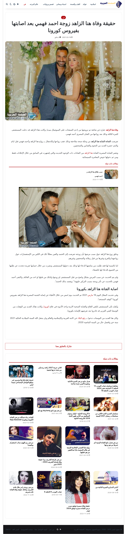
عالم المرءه (34, 4)
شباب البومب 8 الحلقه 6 (53, 492)
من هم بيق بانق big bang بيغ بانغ (50, 410)
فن (25, 4)
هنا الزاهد (88, 153)
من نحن (51, 529)
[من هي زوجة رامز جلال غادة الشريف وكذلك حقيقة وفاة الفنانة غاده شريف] (21, 478)
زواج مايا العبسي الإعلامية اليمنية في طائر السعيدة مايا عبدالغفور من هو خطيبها (78, 449)
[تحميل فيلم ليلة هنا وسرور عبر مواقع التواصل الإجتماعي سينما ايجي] (21, 371)
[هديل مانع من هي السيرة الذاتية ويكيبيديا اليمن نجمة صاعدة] (77, 372)
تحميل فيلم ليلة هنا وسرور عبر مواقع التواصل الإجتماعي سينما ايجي (22, 382)
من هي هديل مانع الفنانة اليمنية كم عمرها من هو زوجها (106, 443)
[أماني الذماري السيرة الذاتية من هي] (106, 478)
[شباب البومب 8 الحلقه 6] (49, 480)
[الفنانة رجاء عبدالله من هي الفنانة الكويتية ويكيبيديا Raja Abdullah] (21, 406)
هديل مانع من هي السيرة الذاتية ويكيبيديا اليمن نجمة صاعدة (79, 382)
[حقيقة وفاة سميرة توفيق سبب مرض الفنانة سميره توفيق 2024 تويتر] (77, 487)
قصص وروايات (48, 4)
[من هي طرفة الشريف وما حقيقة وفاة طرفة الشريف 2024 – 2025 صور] (49, 441)
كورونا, (46, 306)
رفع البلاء (82, 318)
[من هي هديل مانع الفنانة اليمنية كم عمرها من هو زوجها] (106, 433)
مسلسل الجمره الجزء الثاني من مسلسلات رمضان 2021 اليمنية (106, 414)
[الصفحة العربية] (111, 4)
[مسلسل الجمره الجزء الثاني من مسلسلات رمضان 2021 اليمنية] (106, 404)
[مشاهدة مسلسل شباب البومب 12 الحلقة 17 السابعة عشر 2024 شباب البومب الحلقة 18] (106, 374)
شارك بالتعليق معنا (64, 346)
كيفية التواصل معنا (41, 529)
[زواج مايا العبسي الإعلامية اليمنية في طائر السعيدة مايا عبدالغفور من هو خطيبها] (77, 435)
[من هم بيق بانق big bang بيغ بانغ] (49, 402)
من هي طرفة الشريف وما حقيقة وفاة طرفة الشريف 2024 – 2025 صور (50, 461)
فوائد (84, 4)
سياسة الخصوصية (27, 529)
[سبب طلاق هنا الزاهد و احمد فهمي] (111, 174)
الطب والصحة (75, 4)
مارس (90, 295)
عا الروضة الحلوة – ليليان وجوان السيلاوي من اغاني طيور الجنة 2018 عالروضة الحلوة (78, 415)
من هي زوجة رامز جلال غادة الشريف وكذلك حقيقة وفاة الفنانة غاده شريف (21, 489)
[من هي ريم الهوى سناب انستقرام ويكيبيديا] (21, 433)
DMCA (8, 529)
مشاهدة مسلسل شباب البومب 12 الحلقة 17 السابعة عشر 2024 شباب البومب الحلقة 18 (106, 388)
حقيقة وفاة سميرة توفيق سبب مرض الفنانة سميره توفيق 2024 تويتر (78, 508)
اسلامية (93, 4)
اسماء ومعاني (61, 4)
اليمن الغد (15, 529)
